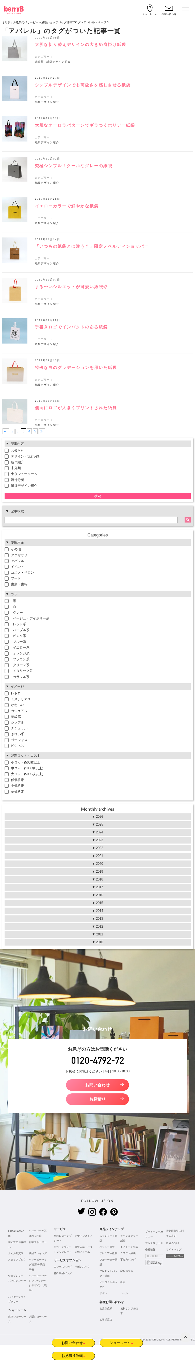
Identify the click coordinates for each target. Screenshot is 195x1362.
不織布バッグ (128, 1259)
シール (124, 1293)
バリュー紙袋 (107, 1247)
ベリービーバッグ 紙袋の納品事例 (38, 1264)
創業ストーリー (38, 1242)
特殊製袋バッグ (63, 1273)
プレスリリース (154, 1243)
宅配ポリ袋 (126, 1271)
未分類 (39, 61)
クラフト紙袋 (128, 1253)
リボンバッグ (82, 1266)
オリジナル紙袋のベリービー (20, 22)
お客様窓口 (106, 1319)
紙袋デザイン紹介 (58, 61)
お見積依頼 (106, 1308)
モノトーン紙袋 (129, 1247)
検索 (97, 496)
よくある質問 (15, 1253)
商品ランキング (38, 1253)
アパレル (89, 22)
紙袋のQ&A (172, 1243)
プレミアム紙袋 (108, 1253)
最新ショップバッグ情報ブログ (60, 22)
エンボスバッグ (63, 1266)
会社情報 (150, 1249)
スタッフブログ (17, 1259)
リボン (103, 1293)
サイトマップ (173, 1249)
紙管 (122, 1282)
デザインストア (83, 1235)
